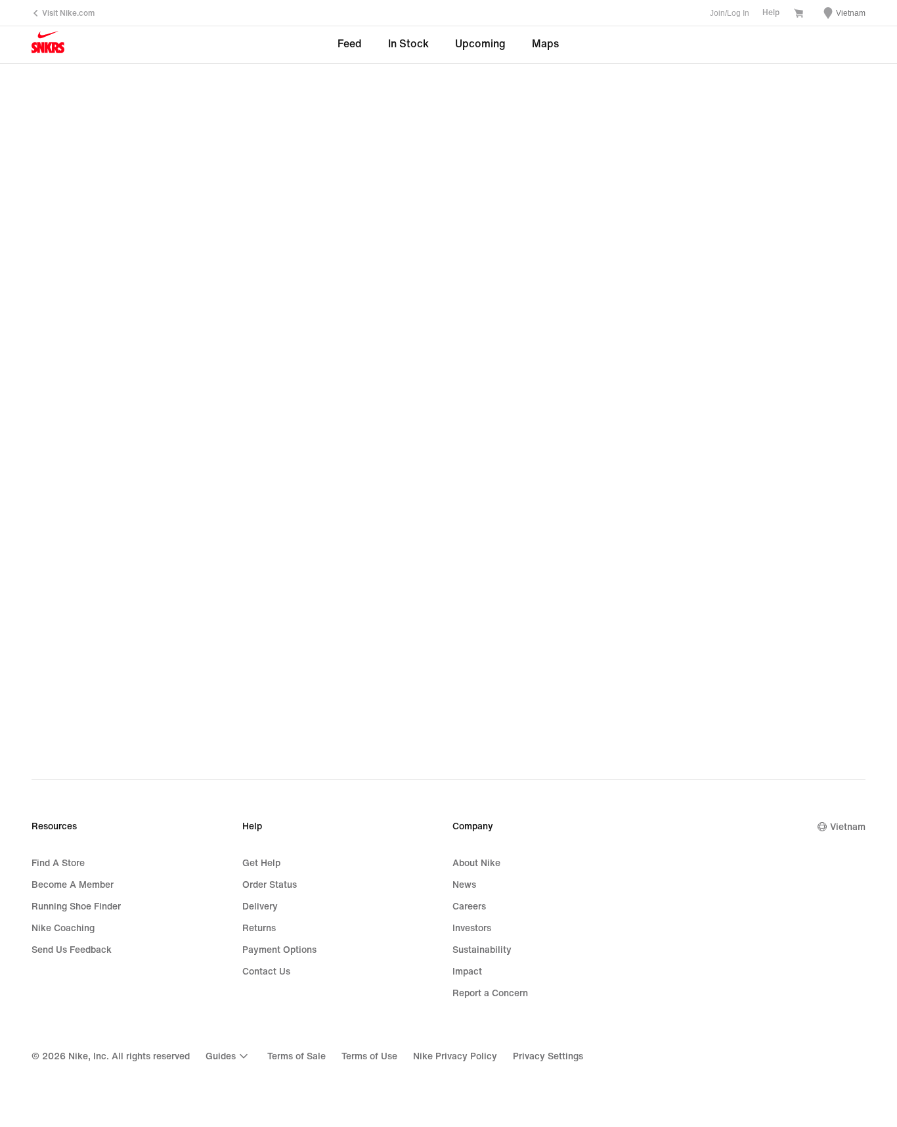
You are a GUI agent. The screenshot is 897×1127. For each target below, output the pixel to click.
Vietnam (847, 827)
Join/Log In (729, 13)
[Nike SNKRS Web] (48, 45)
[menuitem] (229, 1056)
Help (770, 13)
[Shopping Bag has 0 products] (798, 14)
